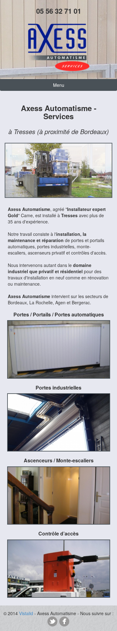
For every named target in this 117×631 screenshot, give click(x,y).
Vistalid (26, 613)
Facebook (64, 621)
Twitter (52, 621)
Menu (58, 85)
